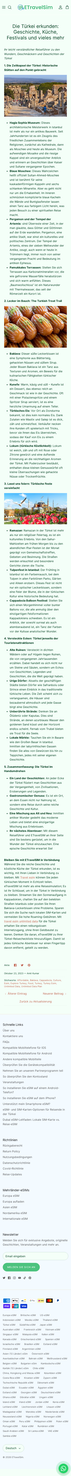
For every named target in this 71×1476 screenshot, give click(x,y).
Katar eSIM (27, 1426)
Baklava (34, 980)
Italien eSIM (48, 1334)
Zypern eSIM (50, 1377)
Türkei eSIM (9, 1324)
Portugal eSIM (10, 1426)
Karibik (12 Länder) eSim (16, 1368)
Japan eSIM (46, 1324)
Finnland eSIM (10, 1349)
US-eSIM (44, 1315)
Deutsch (11, 1448)
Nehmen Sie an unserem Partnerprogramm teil (33, 1070)
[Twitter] (4, 1278)
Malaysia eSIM (30, 1334)
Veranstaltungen (13, 1082)
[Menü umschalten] (4, 7)
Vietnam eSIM (52, 1329)
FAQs (6, 1042)
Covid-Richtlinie (13, 1168)
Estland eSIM (50, 1344)
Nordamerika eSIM (15, 1213)
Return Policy (11, 1151)
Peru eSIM (24, 1421)
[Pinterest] (30, 1278)
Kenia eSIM (58, 1402)
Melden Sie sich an (21, 1267)
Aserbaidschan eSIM (14, 1358)
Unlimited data (12, 986)
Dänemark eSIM (45, 1382)
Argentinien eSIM (31, 1349)
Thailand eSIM (50, 1320)
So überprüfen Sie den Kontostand (25, 1076)
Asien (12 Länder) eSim (15, 1353)
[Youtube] (19, 1278)
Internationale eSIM (15, 1218)
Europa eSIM (11, 1195)
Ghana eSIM (9, 1397)
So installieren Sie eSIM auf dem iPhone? (29, 1098)
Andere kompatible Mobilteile (22, 1059)
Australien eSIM (11, 1329)
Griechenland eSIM (31, 1339)
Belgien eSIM (10, 1363)
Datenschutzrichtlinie (16, 1163)
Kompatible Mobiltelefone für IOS (24, 1047)
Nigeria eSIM (32, 1416)
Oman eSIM (9, 1421)
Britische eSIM (28, 1315)
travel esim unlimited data (21, 921)
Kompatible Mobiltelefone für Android (27, 1053)
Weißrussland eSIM (57, 1358)
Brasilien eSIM (31, 1344)
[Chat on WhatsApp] (63, 1468)
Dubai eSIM (9, 1387)
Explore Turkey (19, 983)
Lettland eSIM (10, 1406)
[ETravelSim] (35, 7)
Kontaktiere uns (13, 1036)
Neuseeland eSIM (12, 1416)
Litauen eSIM (53, 1406)
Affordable (23, 980)
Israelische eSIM (11, 1344)
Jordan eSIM (42, 1402)
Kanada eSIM (10, 1339)
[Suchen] (11, 7)
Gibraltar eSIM (27, 1397)
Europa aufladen (13, 1201)
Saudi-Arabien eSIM (13, 1431)
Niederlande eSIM (54, 1411)
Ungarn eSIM (46, 1397)
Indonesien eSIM (12, 1320)
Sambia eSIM (9, 1436)
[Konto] (59, 7)
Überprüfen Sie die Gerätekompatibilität (29, 1065)
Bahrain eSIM (36, 1358)
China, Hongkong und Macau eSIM (21, 1373)
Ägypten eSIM (45, 1387)
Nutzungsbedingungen (17, 1157)
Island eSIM (9, 1402)
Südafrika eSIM (27, 1324)
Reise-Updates (12, 1174)
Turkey (38, 983)
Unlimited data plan (31, 986)
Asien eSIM (10, 1207)
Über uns (8, 1030)
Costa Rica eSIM (11, 1377)
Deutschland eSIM (50, 1392)
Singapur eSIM (10, 1334)
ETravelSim (17, 1457)
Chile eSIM (38, 1368)
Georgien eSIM (29, 1392)
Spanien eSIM (52, 1339)
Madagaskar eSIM (12, 1411)
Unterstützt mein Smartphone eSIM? (26, 1104)
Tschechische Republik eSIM (18, 1382)
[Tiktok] (24, 1278)
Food (30, 983)
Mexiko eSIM (32, 1320)
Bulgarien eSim (29, 1363)
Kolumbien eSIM (52, 1373)
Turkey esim (49, 983)
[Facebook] (9, 1278)
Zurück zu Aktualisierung (35, 1001)
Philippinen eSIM (43, 1421)
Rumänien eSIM (46, 1426)
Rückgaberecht (12, 1145)
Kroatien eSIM (31, 1377)
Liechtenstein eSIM (32, 1406)
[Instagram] (14, 1278)
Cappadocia (45, 980)
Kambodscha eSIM (50, 1363)
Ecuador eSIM (26, 1387)
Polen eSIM (62, 1421)
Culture (57, 980)
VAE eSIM (53, 1431)
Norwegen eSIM (52, 1416)
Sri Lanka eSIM (36, 1431)
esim (6, 983)
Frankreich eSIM (32, 1329)
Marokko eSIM (33, 1411)
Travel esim (27, 877)
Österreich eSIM (40, 1353)
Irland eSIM (25, 1402)
